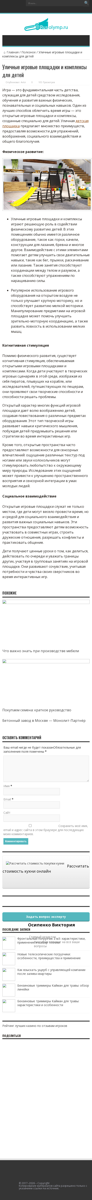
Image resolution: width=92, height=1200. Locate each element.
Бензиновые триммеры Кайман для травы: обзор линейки (53, 987)
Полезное (28, 52)
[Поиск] (86, 3)
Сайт (6, 812)
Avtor (23, 82)
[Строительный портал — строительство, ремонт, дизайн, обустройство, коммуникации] (46, 27)
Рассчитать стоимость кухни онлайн (46, 868)
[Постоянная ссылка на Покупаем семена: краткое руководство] (46, 662)
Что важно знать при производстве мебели (40, 651)
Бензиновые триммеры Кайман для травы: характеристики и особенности (48, 1003)
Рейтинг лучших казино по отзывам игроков (34, 1026)
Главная (13, 52)
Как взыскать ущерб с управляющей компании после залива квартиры (51, 972)
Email (7, 799)
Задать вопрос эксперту (46, 917)
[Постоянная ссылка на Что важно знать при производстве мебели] (46, 603)
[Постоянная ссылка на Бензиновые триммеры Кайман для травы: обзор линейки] (8, 995)
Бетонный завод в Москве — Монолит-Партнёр (44, 720)
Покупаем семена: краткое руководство (36, 710)
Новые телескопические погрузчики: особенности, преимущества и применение (49, 956)
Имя (6, 786)
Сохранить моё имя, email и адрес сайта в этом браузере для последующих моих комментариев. (45, 830)
